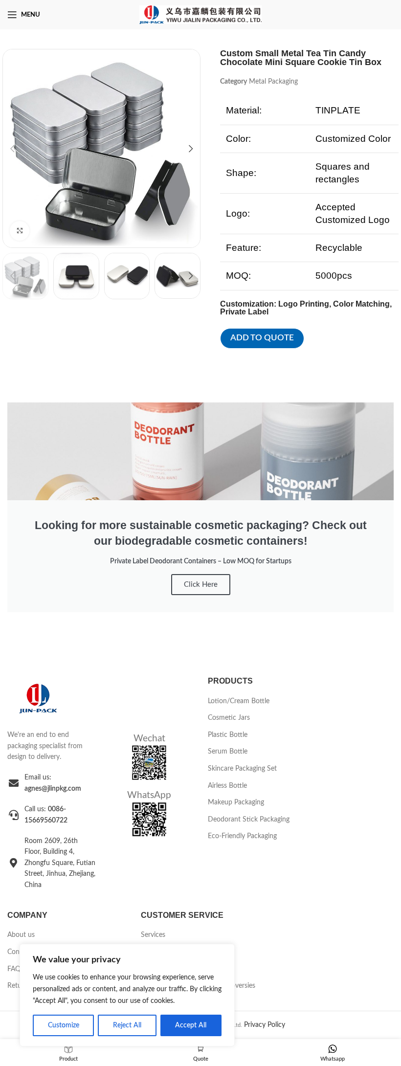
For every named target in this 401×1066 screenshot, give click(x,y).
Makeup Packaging (236, 802)
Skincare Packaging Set (242, 768)
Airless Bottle (227, 785)
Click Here (201, 584)
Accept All (190, 1025)
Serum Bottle (227, 751)
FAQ (14, 969)
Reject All (127, 1025)
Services (153, 935)
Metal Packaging (273, 81)
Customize (63, 1025)
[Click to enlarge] (19, 231)
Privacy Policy (264, 1025)
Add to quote (262, 337)
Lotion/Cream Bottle (238, 701)
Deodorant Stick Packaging (249, 819)
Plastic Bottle (227, 735)
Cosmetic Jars (229, 717)
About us (21, 935)
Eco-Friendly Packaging (242, 836)
